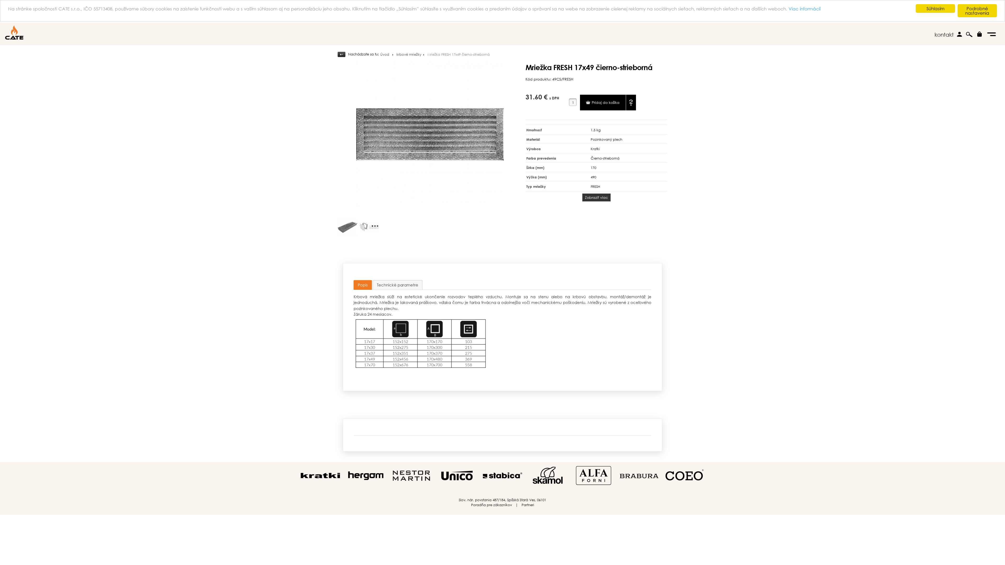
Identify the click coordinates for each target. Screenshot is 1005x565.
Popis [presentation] (363, 284)
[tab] (363, 285)
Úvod (384, 54)
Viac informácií (804, 9)
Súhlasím (935, 8)
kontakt (944, 35)
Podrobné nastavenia (977, 11)
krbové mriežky (409, 54)
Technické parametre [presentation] (397, 284)
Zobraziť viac (596, 197)
